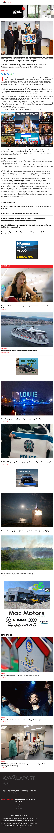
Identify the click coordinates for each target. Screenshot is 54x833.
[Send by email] (14, 74)
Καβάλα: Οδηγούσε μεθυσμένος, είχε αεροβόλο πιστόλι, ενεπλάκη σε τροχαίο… (27, 462)
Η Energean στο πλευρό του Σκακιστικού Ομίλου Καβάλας (19, 213)
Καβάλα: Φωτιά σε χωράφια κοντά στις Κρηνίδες (17, 574)
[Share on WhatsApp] (11, 74)
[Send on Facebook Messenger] (8, 74)
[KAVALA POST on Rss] (10, 784)
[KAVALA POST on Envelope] (7, 784)
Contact (19, 806)
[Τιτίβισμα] (2, 74)
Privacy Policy (18, 805)
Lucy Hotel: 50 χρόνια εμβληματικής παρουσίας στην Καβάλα (21, 419)
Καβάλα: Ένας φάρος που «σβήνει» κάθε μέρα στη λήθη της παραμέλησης (25, 531)
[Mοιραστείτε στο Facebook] (5, 74)
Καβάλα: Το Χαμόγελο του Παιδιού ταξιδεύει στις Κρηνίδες (20, 676)
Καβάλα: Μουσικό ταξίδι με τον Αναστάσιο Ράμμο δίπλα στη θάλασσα (23, 720)
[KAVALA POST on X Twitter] (5, 784)
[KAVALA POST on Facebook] (2, 784)
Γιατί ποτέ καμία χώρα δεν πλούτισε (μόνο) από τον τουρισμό (19, 350)
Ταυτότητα (19, 808)
